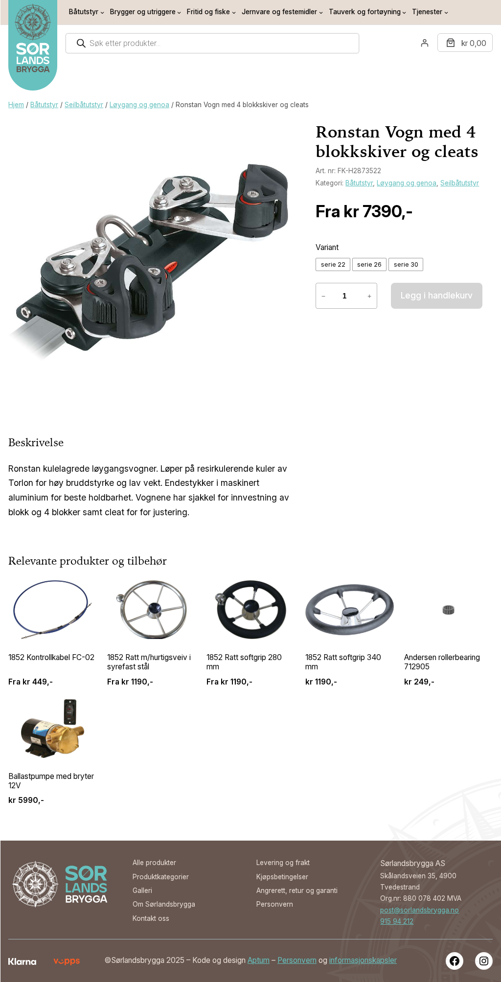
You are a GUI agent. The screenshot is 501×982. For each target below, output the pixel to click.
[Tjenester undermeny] (446, 12)
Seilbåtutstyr (84, 105)
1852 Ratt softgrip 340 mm (343, 662)
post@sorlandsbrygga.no (419, 910)
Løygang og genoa (139, 105)
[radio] (333, 264)
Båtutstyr (44, 105)
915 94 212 (396, 921)
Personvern (297, 960)
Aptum (259, 960)
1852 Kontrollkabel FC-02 (51, 657)
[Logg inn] (424, 42)
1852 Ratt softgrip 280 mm (244, 662)
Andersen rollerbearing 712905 (442, 662)
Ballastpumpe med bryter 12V (51, 781)
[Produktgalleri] (148, 262)
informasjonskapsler (363, 960)
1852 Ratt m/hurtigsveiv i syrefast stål (149, 662)
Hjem (16, 105)
